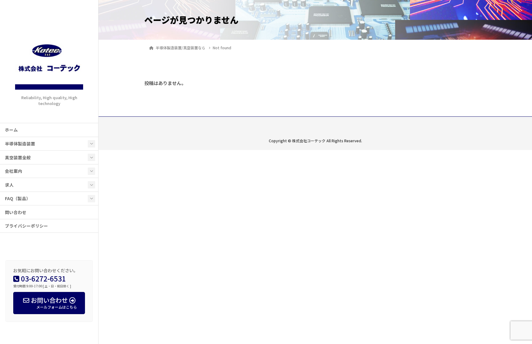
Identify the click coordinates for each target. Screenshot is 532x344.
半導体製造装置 (20, 143)
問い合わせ (15, 212)
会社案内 (13, 171)
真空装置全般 (18, 157)
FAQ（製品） (17, 198)
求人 (9, 185)
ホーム (11, 130)
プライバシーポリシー (26, 226)
